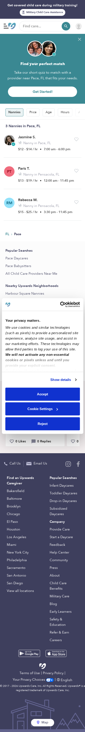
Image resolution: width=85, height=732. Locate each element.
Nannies (14, 112)
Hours (65, 112)
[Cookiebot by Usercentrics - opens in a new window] (60, 304)
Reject (43, 423)
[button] (76, 139)
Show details (60, 380)
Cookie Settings (40, 409)
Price (32, 112)
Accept (42, 394)
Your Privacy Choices (29, 679)
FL (7, 234)
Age (49, 112)
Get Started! (43, 91)
